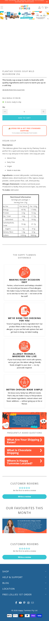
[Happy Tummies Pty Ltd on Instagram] (28, 603)
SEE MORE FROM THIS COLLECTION (13, 90)
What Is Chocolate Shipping (19, 451)
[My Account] (39, 7)
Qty (3, 107)
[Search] (43, 7)
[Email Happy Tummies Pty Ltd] (32, 603)
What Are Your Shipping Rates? (23, 441)
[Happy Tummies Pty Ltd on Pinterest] (24, 603)
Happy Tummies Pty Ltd (27, 610)
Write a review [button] (24, 496)
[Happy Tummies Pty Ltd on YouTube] (20, 603)
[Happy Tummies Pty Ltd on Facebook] (16, 603)
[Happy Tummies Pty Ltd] (24, 7)
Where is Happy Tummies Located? (19, 462)
